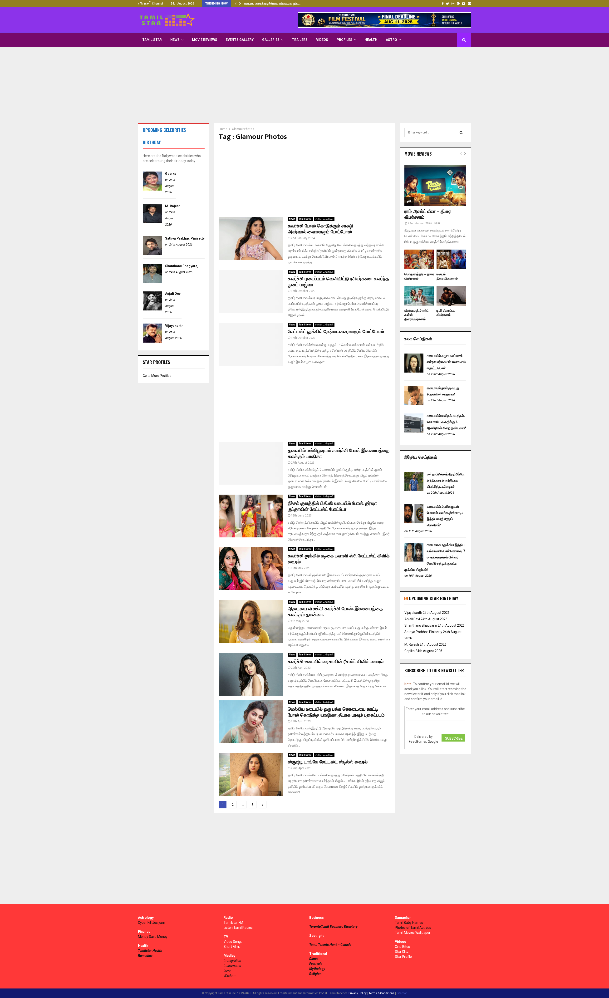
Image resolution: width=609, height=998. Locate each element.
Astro (391, 40)
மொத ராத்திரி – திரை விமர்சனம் (419, 276)
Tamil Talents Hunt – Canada (330, 945)
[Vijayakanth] (152, 341)
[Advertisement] (304, 85)
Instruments (232, 966)
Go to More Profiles (157, 376)
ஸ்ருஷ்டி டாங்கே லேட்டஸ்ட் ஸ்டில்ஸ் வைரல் (328, 762)
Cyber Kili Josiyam (151, 922)
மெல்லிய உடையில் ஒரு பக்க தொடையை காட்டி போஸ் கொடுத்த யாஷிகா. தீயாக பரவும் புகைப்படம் (336, 712)
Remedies (145, 956)
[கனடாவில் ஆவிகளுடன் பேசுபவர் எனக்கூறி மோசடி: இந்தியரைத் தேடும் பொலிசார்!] (413, 522)
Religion (315, 974)
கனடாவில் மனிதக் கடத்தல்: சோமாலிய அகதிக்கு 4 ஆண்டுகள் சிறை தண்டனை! (446, 422)
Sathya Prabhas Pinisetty (185, 238)
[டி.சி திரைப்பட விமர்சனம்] (451, 296)
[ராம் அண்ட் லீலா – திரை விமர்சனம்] (435, 185)
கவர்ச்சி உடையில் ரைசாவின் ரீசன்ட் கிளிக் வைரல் (335, 662)
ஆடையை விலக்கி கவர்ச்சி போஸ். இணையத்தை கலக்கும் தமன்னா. (335, 612)
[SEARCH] (461, 132)
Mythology (317, 969)
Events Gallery (240, 40)
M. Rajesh (173, 206)
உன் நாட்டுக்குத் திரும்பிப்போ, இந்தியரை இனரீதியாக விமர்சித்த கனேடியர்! (446, 480)
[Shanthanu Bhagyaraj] (152, 282)
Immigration (232, 961)
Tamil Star (152, 40)
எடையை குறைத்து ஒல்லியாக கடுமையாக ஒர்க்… (272, 3)
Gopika (170, 174)
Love (227, 971)
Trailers (300, 40)
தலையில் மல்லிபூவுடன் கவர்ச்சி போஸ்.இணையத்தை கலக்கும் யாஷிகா (338, 454)
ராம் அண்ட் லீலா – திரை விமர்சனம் (427, 214)
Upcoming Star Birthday (433, 598)
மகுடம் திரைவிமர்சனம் (447, 276)
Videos (322, 40)
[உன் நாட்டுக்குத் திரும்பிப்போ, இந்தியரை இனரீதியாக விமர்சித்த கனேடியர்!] (413, 490)
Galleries (271, 40)
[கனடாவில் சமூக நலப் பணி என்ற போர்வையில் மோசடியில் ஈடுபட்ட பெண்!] (413, 371)
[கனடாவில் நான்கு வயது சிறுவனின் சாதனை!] (413, 404)
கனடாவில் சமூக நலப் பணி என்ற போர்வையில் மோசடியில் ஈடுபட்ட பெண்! (446, 362)
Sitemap (402, 993)
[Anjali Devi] (152, 309)
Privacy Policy (358, 993)
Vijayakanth (174, 326)
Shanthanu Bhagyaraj (181, 266)
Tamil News (305, 219)
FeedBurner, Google (423, 741)
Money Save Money (152, 937)
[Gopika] (152, 189)
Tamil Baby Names (409, 922)
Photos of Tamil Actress (413, 927)
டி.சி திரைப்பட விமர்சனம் (446, 313)
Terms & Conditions (381, 993)
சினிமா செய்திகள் (324, 219)
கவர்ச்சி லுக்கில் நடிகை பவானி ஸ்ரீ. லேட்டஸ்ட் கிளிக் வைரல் (339, 559)
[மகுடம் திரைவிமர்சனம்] (451, 259)
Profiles (344, 40)
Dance (313, 959)
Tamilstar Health (150, 951)
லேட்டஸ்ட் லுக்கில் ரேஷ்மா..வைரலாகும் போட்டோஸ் (336, 332)
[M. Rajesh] (152, 222)
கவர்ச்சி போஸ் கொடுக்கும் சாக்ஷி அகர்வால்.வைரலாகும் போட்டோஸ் (320, 229)
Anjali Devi (173, 293)
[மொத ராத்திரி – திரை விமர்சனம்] (419, 259)
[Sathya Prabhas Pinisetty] (152, 254)
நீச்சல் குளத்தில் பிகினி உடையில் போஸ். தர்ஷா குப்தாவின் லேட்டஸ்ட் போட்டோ (332, 506)
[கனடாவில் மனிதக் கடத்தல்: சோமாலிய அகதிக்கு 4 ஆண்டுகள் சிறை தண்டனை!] (413, 431)
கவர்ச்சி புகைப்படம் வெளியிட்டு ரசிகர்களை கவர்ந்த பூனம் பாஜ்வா (338, 282)
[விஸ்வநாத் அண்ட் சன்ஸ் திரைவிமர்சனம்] (419, 296)
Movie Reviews (204, 40)
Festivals (315, 964)
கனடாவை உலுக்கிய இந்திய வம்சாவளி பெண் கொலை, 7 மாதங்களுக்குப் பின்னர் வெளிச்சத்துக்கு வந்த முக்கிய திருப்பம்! (434, 557)
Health (371, 40)
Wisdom (230, 976)
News (175, 40)
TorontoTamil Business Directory (333, 927)
